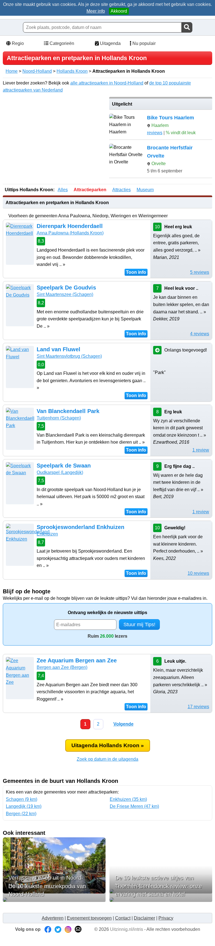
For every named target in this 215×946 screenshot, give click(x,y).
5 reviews (199, 272)
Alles (63, 189)
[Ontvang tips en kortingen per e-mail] (78, 929)
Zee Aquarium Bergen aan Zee (77, 660)
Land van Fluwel (58, 349)
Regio (17, 43)
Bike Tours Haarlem (170, 117)
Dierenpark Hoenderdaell (70, 226)
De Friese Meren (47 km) (134, 806)
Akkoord (119, 11)
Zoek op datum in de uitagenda (107, 759)
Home (12, 71)
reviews (154, 132)
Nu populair (143, 43)
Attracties (121, 189)
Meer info (96, 11)
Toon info (136, 272)
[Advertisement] (54, 136)
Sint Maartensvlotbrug (69, 356)
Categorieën (61, 43)
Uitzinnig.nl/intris (126, 929)
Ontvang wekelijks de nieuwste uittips (107, 612)
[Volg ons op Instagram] (68, 929)
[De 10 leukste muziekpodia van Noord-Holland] (54, 899)
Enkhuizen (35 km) (128, 799)
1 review (200, 450)
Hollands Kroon (72, 71)
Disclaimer (144, 918)
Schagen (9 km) (21, 799)
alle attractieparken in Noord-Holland (106, 83)
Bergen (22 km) (21, 813)
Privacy (165, 918)
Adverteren (53, 918)
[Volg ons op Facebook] (48, 929)
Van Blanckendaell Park (68, 411)
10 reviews (198, 573)
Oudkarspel (60, 472)
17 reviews (198, 706)
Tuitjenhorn (59, 418)
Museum (145, 189)
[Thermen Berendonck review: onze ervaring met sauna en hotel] (160, 899)
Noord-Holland (37, 71)
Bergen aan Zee (62, 667)
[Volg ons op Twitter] (58, 929)
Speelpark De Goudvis (66, 287)
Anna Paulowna (70, 233)
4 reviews (199, 333)
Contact (122, 918)
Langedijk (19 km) (23, 806)
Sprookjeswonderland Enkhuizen (80, 527)
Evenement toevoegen (89, 918)
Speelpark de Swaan (64, 465)
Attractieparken (90, 189)
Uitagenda (110, 43)
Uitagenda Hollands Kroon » (107, 745)
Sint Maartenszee (65, 294)
